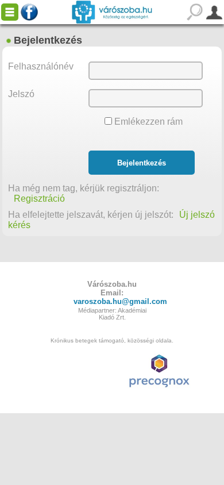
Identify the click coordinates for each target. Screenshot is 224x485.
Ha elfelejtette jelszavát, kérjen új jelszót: (90, 215)
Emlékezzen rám (147, 121)
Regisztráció (39, 198)
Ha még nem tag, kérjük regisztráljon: (89, 188)
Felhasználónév (41, 66)
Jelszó (21, 94)
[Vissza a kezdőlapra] (112, 12)
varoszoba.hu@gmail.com (120, 301)
